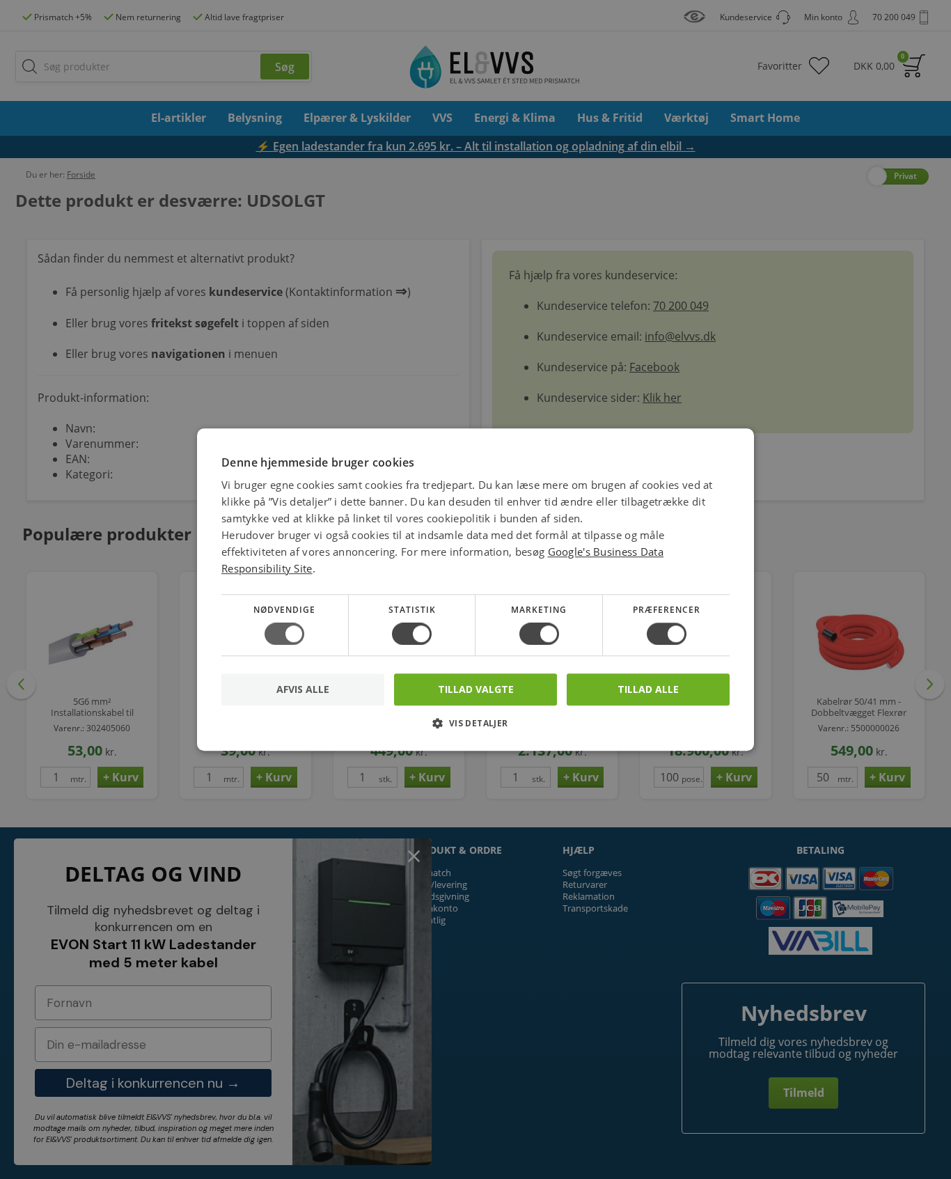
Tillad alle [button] (648, 689)
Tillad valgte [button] (476, 689)
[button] (475, 728)
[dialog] (475, 589)
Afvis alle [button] (302, 689)
